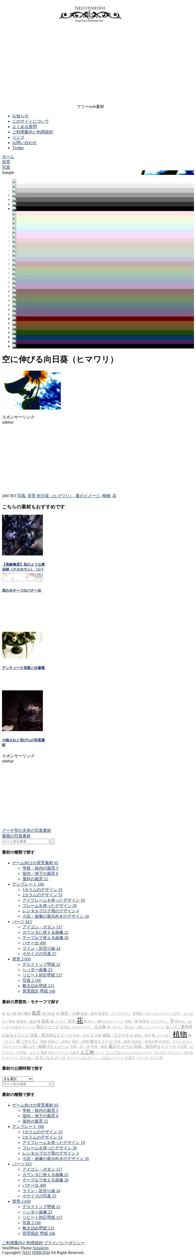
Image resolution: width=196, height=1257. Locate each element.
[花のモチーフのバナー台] (22, 580)
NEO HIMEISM (36, 1252)
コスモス (159, 1053)
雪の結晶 (48, 1013)
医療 (44, 1053)
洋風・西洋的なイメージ (51, 1035)
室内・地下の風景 (40, 873)
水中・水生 (81, 1035)
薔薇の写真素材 (16, 836)
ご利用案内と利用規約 (32, 132)
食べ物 (11, 1013)
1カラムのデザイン (42, 889)
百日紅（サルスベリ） (76, 1027)
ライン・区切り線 (41, 948)
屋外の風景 (35, 879)
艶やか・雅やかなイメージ (104, 1021)
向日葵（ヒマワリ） (55, 496)
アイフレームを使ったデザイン (53, 900)
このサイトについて (30, 121)
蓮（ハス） (58, 1021)
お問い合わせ (24, 143)
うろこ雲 (156, 1058)
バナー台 (34, 943)
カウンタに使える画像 (45, 932)
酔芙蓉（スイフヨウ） (114, 1013)
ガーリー (73, 1058)
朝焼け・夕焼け (59, 1041)
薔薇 (45, 1021)
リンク (18, 137)
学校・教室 (99, 1047)
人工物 (87, 1052)
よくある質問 (24, 126)
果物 (43, 1041)
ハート (100, 1053)
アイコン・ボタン (42, 927)
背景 (32, 496)
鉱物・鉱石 (89, 1013)
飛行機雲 (24, 1013)
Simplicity (41, 1248)
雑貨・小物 (70, 1013)
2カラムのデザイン (42, 895)
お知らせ (20, 116)
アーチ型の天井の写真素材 (26, 830)
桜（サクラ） (27, 1041)
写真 (21, 496)
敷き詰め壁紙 (38, 986)
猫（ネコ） (115, 1027)
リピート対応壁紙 (42, 975)
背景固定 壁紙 (38, 991)
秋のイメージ (47, 1027)
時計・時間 (80, 1041)
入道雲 (74, 1053)
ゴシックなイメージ (137, 1053)
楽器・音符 (142, 1035)
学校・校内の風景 (40, 868)
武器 (98, 1035)
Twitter (18, 148)
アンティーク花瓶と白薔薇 (23, 668)
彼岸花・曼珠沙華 (144, 1041)
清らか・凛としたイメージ (144, 1027)
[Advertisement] (90, 64)
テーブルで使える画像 (45, 937)
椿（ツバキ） (162, 1035)
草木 (72, 1021)
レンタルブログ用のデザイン (50, 911)
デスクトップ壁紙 (41, 964)
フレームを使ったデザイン (49, 905)
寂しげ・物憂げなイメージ (46, 1046)
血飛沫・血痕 (26, 1021)
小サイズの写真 (39, 954)
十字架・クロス (28, 1053)
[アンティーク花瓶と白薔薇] (22, 657)
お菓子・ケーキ (136, 1058)
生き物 (100, 1027)
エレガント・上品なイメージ (102, 1058)
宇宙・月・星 (80, 1047)
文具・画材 (122, 1041)
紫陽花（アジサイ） (154, 1021)
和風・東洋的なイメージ (155, 1046)
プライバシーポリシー (64, 1243)
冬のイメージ (58, 1053)
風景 (36, 1013)
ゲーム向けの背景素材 (35, 863)
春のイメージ (101, 1041)
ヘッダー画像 (37, 970)
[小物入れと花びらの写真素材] (22, 730)
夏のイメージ (88, 496)
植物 (106, 496)
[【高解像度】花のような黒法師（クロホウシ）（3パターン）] (22, 554)
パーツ (22, 921)
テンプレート (28, 884)
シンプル (113, 1053)
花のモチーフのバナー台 (21, 590)
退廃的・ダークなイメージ (152, 1013)
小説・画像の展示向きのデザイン (55, 916)
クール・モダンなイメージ (43, 1058)
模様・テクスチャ (118, 1035)
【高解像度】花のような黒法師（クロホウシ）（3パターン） (23, 569)
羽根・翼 (131, 1021)
